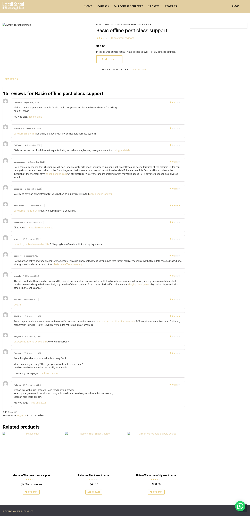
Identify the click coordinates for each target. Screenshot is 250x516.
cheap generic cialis (56, 174)
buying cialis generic (140, 284)
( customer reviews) (122, 38)
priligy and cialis (122, 150)
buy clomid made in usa (26, 210)
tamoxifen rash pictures (40, 227)
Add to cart (109, 59)
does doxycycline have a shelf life (31, 244)
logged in (22, 415)
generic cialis (35, 116)
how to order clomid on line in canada (115, 321)
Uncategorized (138, 69)
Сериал (18, 304)
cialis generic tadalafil (100, 194)
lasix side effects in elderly (68, 264)
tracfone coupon (49, 373)
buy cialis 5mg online (25, 133)
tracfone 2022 (38, 402)
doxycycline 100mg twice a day (30, 341)
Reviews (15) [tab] (11, 79)
